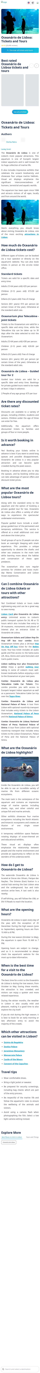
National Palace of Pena (26, 713)
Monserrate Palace (13, 1055)
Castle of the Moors (13, 1059)
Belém (36, 646)
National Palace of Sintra (21, 716)
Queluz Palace (10, 1046)
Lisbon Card (7, 614)
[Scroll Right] (36, 66)
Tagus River (14, 696)
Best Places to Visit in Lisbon (12, 1137)
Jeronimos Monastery (14, 1051)
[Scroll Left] (31, 66)
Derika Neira (11, 142)
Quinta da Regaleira (13, 1042)
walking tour (32, 667)
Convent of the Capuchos (16, 1063)
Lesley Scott (6, 149)
